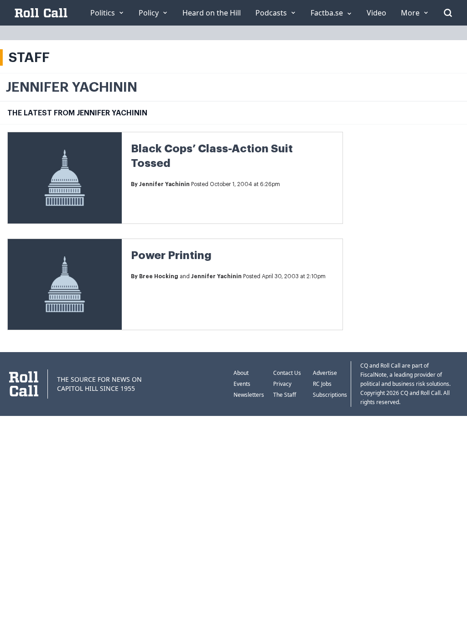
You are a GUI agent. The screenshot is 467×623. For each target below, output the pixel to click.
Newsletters (249, 395)
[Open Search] (447, 12)
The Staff (284, 395)
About (241, 373)
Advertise (325, 373)
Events (242, 384)
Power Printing (171, 255)
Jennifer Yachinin (164, 184)
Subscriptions (330, 395)
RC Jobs (322, 384)
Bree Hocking (158, 276)
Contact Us (287, 373)
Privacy (282, 384)
